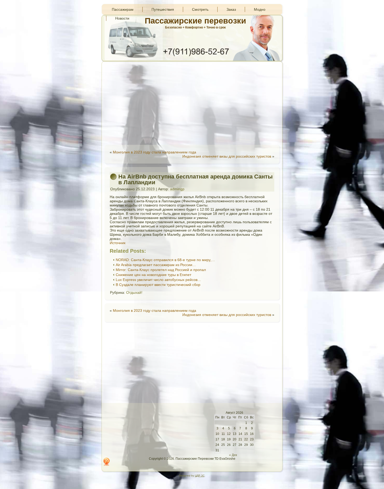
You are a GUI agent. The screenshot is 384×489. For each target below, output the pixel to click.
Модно (259, 9)
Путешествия (163, 9)
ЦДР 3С (200, 475)
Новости (122, 18)
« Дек (233, 455)
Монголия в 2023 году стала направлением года (154, 152)
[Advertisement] (192, 103)
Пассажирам (122, 9)
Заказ (231, 9)
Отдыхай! (134, 292)
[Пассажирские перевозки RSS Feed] (106, 462)
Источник (117, 243)
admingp (177, 189)
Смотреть (200, 9)
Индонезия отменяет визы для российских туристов (226, 156)
